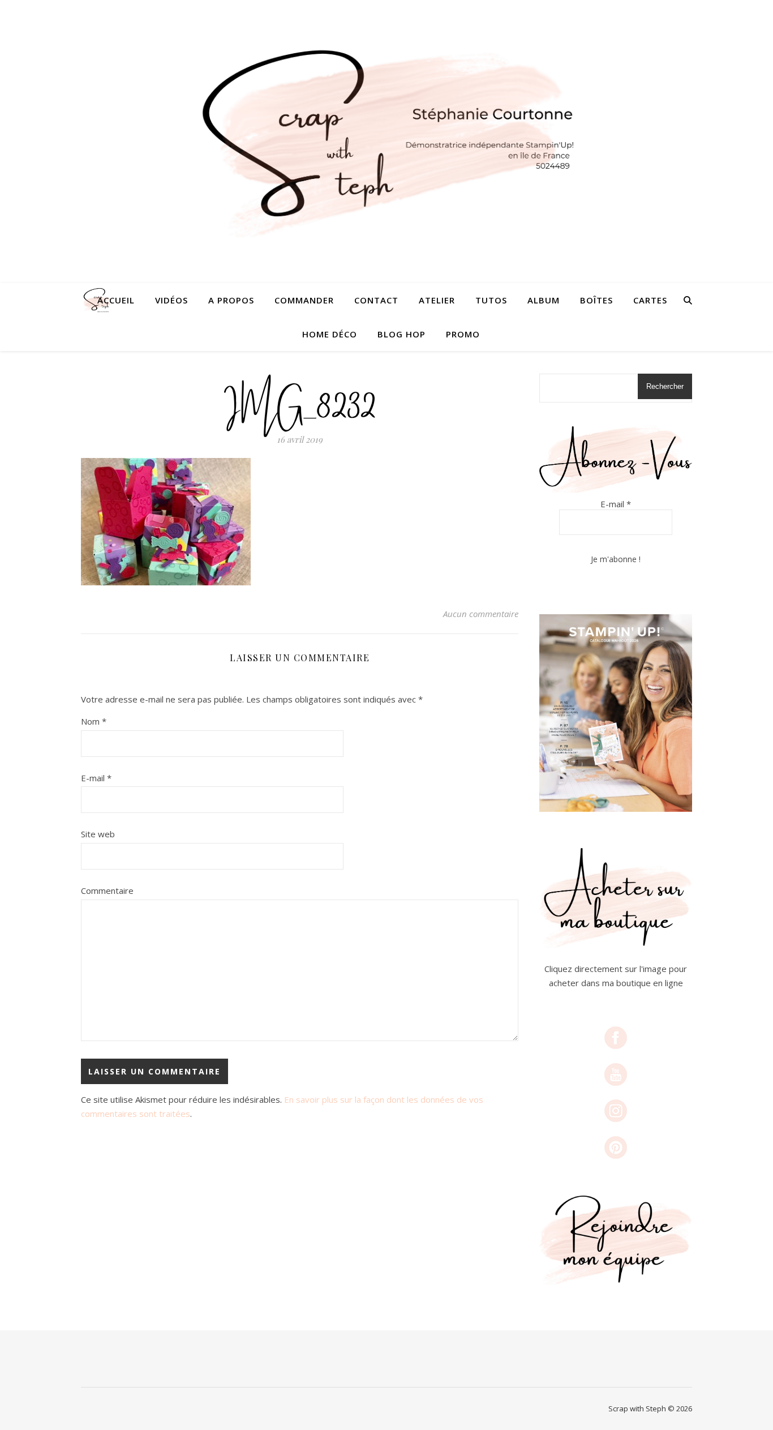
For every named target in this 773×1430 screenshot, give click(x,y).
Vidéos (171, 300)
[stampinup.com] (615, 713)
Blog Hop (401, 334)
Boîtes (596, 300)
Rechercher (665, 386)
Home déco (329, 334)
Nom (93, 721)
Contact (376, 300)
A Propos (231, 300)
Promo (463, 334)
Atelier (437, 300)
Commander (304, 300)
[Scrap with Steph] (386, 142)
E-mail (96, 777)
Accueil (116, 300)
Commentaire (107, 890)
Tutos (491, 300)
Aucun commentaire (480, 613)
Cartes (650, 300)
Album (543, 300)
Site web (98, 834)
